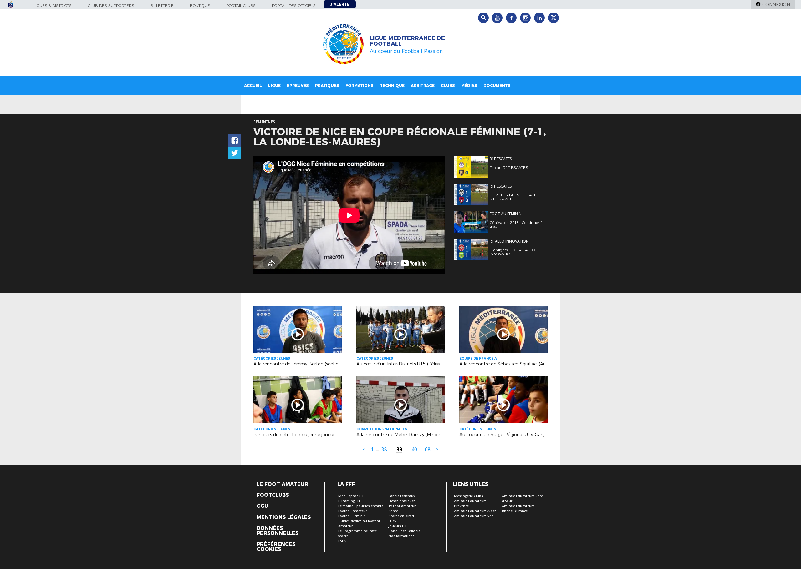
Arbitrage (423, 85)
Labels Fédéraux (402, 496)
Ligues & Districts (53, 5)
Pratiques (327, 85)
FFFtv (392, 521)
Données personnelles (277, 531)
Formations (359, 85)
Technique (392, 85)
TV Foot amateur (402, 506)
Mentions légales (284, 517)
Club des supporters (111, 5)
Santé (393, 511)
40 (414, 449)
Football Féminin (352, 516)
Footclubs (273, 495)
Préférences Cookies (276, 547)
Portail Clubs (241, 5)
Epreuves (298, 85)
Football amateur (352, 511)
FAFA (342, 541)
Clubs (448, 85)
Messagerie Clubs (468, 496)
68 (428, 449)
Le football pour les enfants (360, 506)
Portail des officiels (294, 5)
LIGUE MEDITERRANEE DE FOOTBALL (407, 41)
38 (384, 449)
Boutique (200, 5)
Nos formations (402, 536)
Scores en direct (401, 516)
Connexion (776, 5)
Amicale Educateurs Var (473, 516)
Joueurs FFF (398, 526)
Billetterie (162, 5)
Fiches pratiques (402, 501)
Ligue (274, 85)
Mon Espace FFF (351, 496)
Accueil (253, 85)
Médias (469, 85)
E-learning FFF (349, 501)
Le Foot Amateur (282, 484)
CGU (262, 506)
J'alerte (339, 4)
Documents (497, 85)
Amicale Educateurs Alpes (475, 511)
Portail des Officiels (404, 531)
